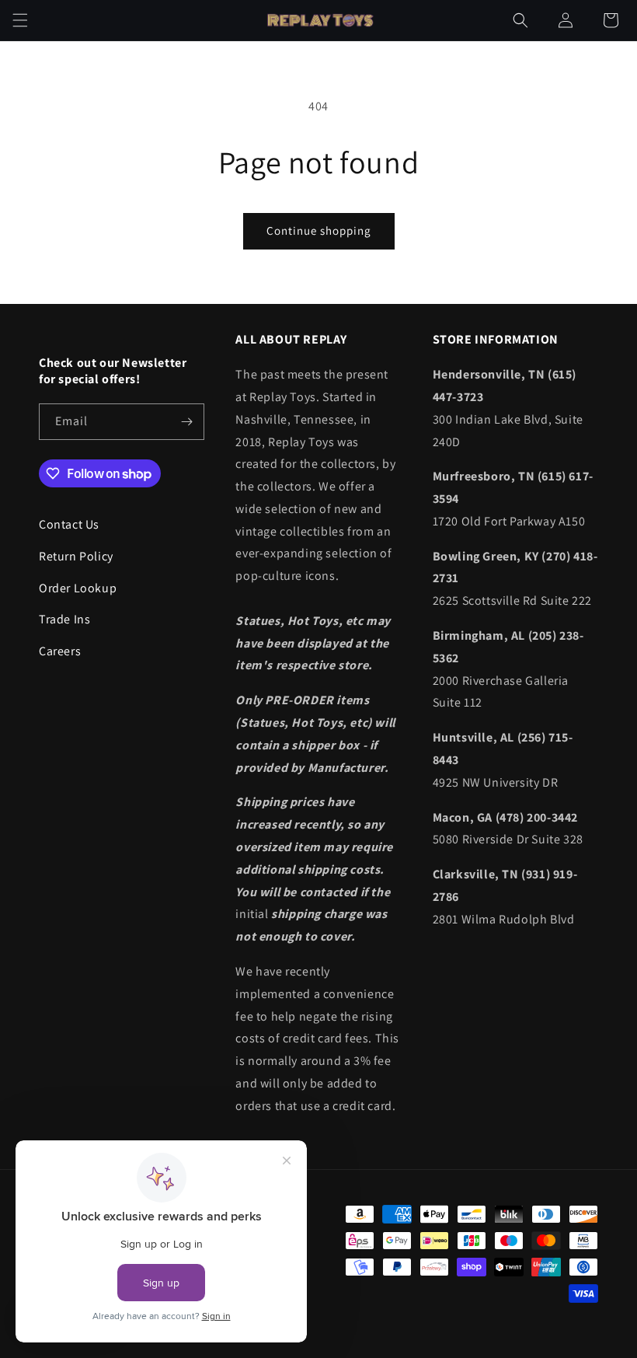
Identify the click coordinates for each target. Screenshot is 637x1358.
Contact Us (69, 524)
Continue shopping (318, 230)
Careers (60, 651)
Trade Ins (64, 619)
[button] (20, 20)
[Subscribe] (186, 421)
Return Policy (76, 556)
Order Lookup (78, 588)
